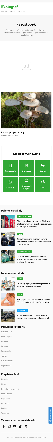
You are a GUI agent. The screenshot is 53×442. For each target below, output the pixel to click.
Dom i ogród (6, 337)
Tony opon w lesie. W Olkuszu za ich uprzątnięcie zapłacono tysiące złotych (33, 316)
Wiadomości (6, 332)
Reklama (5, 403)
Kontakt (4, 379)
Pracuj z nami (6, 394)
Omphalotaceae (26, 35)
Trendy (4, 356)
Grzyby (41, 30)
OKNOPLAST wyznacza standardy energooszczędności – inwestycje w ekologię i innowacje (32, 259)
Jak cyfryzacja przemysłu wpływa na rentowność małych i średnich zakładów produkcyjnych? (34, 241)
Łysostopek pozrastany (12, 132)
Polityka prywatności (10, 389)
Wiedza (20, 30)
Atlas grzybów (30, 30)
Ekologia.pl (10, 30)
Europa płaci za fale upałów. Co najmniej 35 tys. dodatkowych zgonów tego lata (33, 300)
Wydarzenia (6, 365)
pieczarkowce (40, 32)
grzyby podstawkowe (12, 32)
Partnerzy (5, 408)
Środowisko (6, 351)
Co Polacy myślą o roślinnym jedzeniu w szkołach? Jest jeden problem (33, 284)
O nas (3, 384)
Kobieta (4, 341)
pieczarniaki (28, 32)
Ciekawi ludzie (7, 361)
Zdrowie (4, 346)
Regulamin (5, 399)
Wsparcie (5, 413)
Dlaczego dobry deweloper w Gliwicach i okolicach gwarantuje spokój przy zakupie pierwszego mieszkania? (34, 224)
